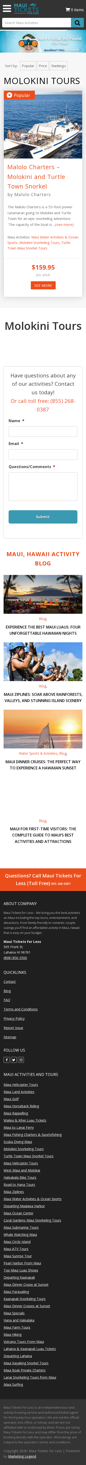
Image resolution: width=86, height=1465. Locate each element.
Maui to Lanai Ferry (19, 1127)
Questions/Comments (32, 466)
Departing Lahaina (18, 1356)
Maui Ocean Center (18, 1213)
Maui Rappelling (16, 1113)
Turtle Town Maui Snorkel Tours (29, 1156)
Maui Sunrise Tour (18, 1256)
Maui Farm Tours (17, 1327)
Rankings (58, 65)
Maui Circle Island (17, 1241)
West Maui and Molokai (22, 1170)
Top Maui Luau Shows (21, 1270)
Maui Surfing (13, 1384)
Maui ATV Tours (16, 1249)
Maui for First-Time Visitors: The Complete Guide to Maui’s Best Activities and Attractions (43, 835)
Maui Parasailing (16, 1291)
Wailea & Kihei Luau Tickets (25, 1120)
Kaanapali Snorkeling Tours (25, 1299)
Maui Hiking (13, 1334)
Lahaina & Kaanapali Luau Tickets (30, 1348)
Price (43, 65)
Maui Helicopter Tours (21, 1084)
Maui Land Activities (19, 1091)
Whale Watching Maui (20, 1234)
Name (16, 420)
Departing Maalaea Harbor (24, 1206)
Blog (42, 618)
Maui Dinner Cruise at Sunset (26, 1284)
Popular (28, 65)
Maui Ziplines (14, 1191)
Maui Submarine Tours (21, 1227)
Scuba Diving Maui (18, 1141)
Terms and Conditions (21, 1009)
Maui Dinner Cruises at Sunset (27, 1306)
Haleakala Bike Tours (20, 1177)
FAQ (7, 1000)
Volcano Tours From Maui (24, 1341)
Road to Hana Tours (19, 1184)
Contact (10, 981)
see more (64, 224)
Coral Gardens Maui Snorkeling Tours (32, 1220)
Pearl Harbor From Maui (22, 1263)
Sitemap (10, 1037)
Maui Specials (14, 1313)
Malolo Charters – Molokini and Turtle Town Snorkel (36, 176)
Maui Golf (11, 1099)
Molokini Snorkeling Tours (39, 242)
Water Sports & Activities (38, 753)
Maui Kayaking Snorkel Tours (26, 1363)
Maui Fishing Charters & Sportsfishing (33, 1134)
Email (16, 443)
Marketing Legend (22, 1456)
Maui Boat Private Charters (25, 1370)
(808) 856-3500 (15, 957)
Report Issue (13, 1027)
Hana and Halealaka (19, 1320)
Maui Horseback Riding (21, 1106)
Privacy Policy (14, 1018)
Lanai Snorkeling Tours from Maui (30, 1377)
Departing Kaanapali (19, 1277)
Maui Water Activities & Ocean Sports (33, 1199)
